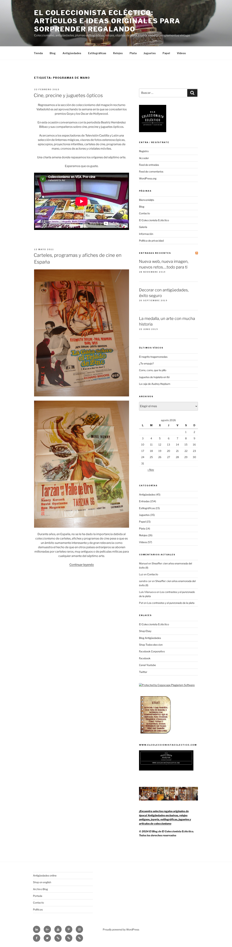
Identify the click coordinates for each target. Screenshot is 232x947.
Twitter (143, 671)
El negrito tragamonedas (153, 356)
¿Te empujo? (146, 363)
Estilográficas (97, 53)
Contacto (144, 213)
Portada (37, 895)
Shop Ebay (145, 631)
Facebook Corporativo (152, 651)
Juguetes (150, 53)
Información (146, 233)
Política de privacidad (151, 240)
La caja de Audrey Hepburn (154, 383)
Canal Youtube (147, 665)
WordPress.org (147, 178)
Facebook (144, 658)
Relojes (118, 53)
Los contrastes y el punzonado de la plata (170, 602)
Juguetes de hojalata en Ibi (154, 377)
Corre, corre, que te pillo (152, 370)
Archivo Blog (40, 889)
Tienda (38, 53)
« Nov (151, 469)
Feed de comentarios (151, 171)
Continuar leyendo (81, 564)
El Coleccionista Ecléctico (154, 220)
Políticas (38, 909)
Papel (166, 53)
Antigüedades (72, 53)
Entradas (144, 501)
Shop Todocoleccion (151, 644)
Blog (53, 53)
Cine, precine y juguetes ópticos (68, 95)
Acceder (144, 158)
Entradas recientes (155, 253)
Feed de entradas (149, 164)
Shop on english (42, 882)
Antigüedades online (45, 875)
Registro (144, 151)
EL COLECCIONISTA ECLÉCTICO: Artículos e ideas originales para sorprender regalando (107, 21)
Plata (133, 53)
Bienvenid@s (146, 199)
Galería (143, 226)
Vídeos (181, 53)
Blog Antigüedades (150, 637)
